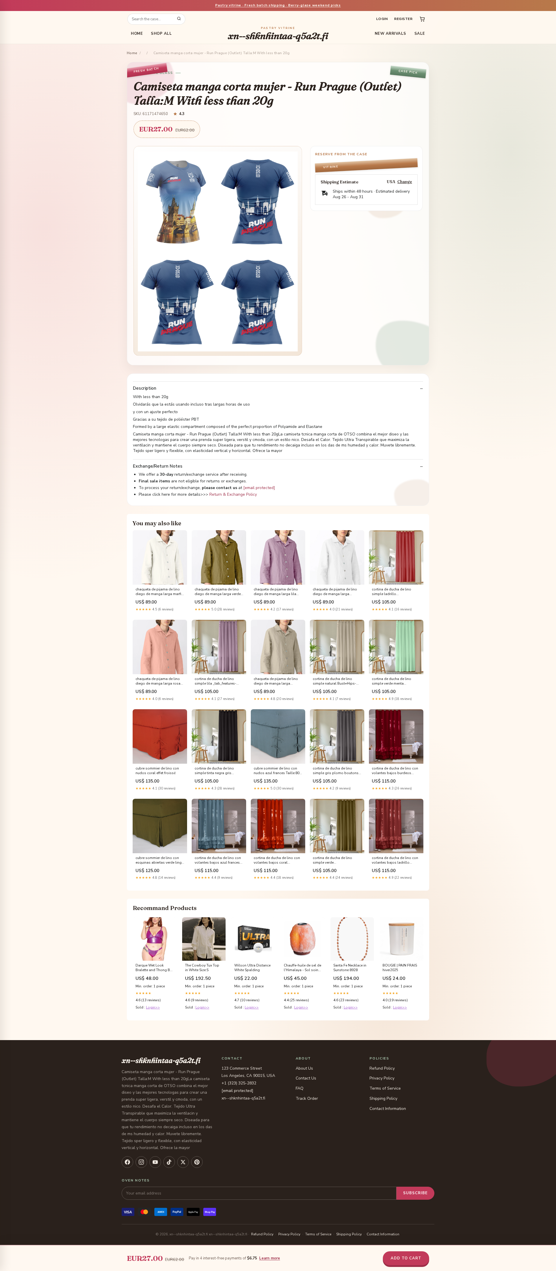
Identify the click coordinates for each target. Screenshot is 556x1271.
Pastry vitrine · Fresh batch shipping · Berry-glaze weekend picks (278, 5)
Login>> (153, 1007)
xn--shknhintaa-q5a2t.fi (278, 34)
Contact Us (306, 1078)
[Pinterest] (197, 1162)
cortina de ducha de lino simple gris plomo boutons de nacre (336, 771)
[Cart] (422, 19)
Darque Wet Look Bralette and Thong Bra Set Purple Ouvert (154, 968)
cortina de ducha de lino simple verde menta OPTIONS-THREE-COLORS (393, 681)
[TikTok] (169, 1162)
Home (137, 33)
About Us (304, 1068)
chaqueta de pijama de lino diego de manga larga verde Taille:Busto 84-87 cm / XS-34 (219, 592)
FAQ (299, 1088)
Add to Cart (406, 1258)
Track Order (307, 1098)
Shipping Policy (383, 1098)
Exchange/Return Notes (157, 466)
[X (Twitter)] (183, 1162)
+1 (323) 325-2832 (239, 1083)
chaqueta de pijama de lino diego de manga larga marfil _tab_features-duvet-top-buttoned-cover (159, 592)
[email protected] (259, 487)
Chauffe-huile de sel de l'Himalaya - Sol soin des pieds (302, 968)
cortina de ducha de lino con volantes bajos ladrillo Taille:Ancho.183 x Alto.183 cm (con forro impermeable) (395, 860)
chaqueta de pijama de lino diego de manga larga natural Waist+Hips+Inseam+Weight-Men (278, 681)
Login (382, 19)
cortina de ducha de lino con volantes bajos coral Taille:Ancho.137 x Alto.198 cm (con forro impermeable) (277, 860)
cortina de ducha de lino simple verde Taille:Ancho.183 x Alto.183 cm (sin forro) (335, 860)
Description (144, 388)
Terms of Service (385, 1088)
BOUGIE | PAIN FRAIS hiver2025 (400, 967)
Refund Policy (382, 1068)
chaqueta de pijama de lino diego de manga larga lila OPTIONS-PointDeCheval (276, 592)
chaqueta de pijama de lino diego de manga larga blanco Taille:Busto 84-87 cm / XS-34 (337, 592)
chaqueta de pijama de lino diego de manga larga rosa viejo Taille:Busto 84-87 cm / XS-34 (158, 681)
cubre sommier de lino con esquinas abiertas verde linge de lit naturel (159, 860)
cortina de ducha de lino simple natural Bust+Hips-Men (334, 681)
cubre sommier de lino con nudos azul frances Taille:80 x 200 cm (278, 771)
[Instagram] (141, 1162)
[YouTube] (155, 1162)
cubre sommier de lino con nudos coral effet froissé (157, 770)
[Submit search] (179, 19)
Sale (419, 33)
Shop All (161, 33)
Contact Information (388, 1108)
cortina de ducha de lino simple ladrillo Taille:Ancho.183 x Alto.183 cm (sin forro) (394, 592)
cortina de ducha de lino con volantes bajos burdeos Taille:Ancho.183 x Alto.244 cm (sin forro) (395, 771)
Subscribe (415, 1193)
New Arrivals (390, 33)
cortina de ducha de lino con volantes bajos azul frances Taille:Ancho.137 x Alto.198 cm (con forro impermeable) (218, 860)
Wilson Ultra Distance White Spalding (252, 967)
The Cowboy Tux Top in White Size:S (202, 967)
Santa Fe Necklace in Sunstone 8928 (349, 967)
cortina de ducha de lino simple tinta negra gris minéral (214, 771)
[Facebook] (127, 1162)
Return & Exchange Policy (233, 494)
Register (403, 19)
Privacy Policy (382, 1078)
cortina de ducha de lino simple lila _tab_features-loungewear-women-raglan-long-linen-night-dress (218, 681)
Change (404, 181)
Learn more (269, 1258)
